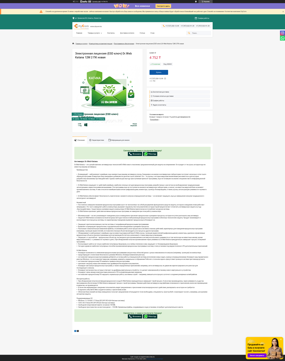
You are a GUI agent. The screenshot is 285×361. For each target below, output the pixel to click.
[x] (78, 331)
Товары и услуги (94, 33)
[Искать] (189, 33)
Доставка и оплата (127, 33)
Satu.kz (152, 357)
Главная (79, 33)
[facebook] (75, 331)
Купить (158, 72)
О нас (153, 33)
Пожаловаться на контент (155, 359)
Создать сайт (96, 1)
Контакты (111, 33)
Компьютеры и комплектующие (100, 44)
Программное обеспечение (124, 44)
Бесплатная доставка (161, 92)
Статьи (142, 33)
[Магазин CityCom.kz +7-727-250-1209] (81, 26)
